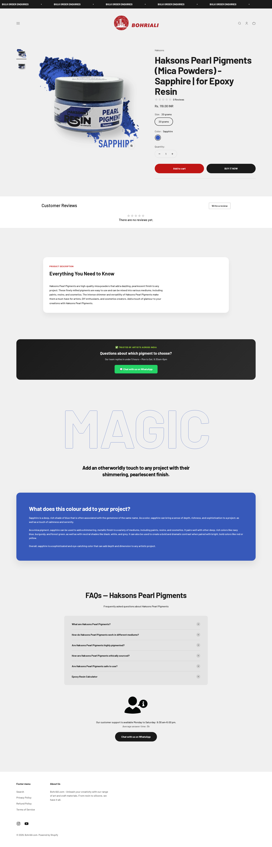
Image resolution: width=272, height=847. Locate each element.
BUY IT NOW (231, 168)
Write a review (220, 205)
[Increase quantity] (172, 154)
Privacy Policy (23, 797)
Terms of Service (25, 809)
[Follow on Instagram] (18, 823)
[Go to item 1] (21, 53)
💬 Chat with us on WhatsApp (136, 369)
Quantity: (160, 146)
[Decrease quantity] (159, 154)
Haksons (159, 50)
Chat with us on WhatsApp (136, 736)
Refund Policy (24, 803)
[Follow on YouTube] (26, 823)
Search (20, 791)
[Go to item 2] (21, 66)
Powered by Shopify (48, 835)
